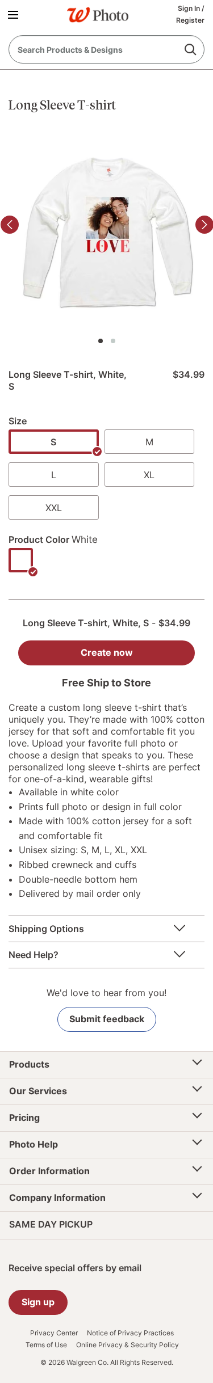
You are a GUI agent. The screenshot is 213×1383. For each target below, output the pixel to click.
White (85, 539)
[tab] (100, 341)
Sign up (38, 1302)
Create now (107, 652)
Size (18, 421)
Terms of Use (46, 1345)
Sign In (190, 8)
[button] (15, 14)
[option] (54, 441)
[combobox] (106, 49)
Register (190, 20)
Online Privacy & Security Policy (127, 1345)
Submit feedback (106, 1018)
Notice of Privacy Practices (130, 1333)
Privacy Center (54, 1333)
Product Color (39, 539)
